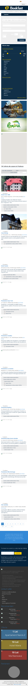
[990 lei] (20, 53)
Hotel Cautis (4, 266)
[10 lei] (7, 53)
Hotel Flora (11, 614)
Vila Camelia (4, 505)
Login (4, 4)
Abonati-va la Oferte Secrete (9, 548)
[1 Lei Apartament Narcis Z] (1, 627)
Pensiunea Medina (6, 407)
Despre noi (4, 596)
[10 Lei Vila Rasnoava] (1, 648)
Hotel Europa (12, 606)
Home (2, 11)
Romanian (24, 1)
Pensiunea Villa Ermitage (8, 472)
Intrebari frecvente (6, 590)
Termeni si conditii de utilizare (9, 589)
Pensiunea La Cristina (7, 368)
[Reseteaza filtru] (22, 97)
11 (6, 526)
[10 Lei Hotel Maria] (1, 638)
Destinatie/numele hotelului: (10, 18)
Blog (3, 592)
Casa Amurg (4, 233)
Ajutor (3, 594)
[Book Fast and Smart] (14, 9)
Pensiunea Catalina (6, 335)
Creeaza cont (11, 4)
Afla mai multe (17, 684)
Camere (4, 34)
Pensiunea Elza (12, 610)
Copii (20, 34)
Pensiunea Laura (13, 619)
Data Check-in (6, 23)
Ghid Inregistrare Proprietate (9, 600)
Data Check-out (6, 28)
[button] (10, 150)
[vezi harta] (24, 234)
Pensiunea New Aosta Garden (9, 438)
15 (11, 526)
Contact (4, 598)
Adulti (12, 34)
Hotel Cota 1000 (5, 194)
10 (2, 526)
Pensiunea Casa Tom (7, 301)
